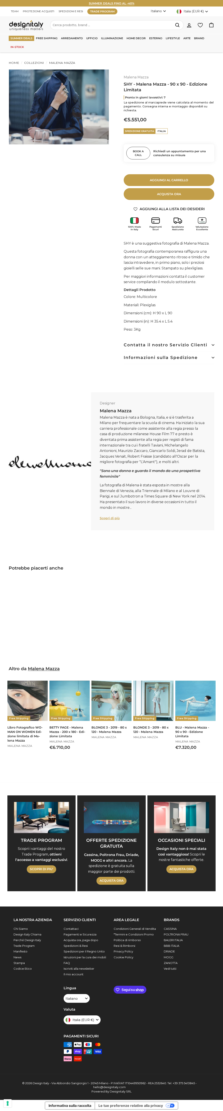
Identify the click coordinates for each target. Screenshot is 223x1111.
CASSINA (170, 928)
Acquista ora (169, 194)
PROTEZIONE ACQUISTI (38, 11)
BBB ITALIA (171, 945)
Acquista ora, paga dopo (81, 940)
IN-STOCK (17, 47)
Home (14, 62)
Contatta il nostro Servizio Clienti (165, 344)
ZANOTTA (170, 963)
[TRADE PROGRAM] (41, 817)
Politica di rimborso (127, 940)
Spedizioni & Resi (76, 945)
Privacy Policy (123, 951)
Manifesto (20, 951)
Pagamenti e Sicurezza (80, 934)
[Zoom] (59, 106)
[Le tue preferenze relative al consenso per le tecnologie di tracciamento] (7, 1103)
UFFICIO (92, 38)
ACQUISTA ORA (111, 881)
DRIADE (169, 951)
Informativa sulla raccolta (70, 1105)
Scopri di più (110, 518)
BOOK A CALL (138, 153)
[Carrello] (211, 25)
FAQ (67, 963)
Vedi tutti (170, 968)
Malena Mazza (61, 62)
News (17, 957)
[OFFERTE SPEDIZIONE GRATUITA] (111, 817)
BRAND (199, 38)
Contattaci (71, 928)
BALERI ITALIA (173, 940)
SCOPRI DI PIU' (41, 869)
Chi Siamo (21, 928)
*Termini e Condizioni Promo (134, 934)
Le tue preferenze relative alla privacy (130, 1105)
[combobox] (117, 25)
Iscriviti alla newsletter (79, 968)
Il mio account (73, 974)
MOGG (168, 957)
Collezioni (34, 62)
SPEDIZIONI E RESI (71, 11)
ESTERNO (155, 38)
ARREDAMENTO (72, 38)
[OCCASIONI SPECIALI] (181, 817)
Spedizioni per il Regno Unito (84, 951)
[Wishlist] (200, 25)
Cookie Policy (123, 957)
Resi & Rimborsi (124, 945)
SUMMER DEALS (21, 38)
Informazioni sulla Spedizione (161, 357)
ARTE (187, 38)
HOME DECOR (136, 38)
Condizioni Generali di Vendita (135, 928)
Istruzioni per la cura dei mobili (85, 957)
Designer (107, 403)
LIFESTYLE (173, 38)
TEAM (15, 11)
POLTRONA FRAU (176, 934)
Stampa (19, 963)
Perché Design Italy (27, 940)
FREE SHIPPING (46, 38)
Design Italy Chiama (27, 934)
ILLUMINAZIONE (112, 38)
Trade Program (24, 945)
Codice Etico (23, 968)
